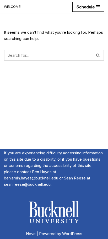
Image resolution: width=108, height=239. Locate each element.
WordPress (72, 233)
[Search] (98, 55)
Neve (31, 233)
